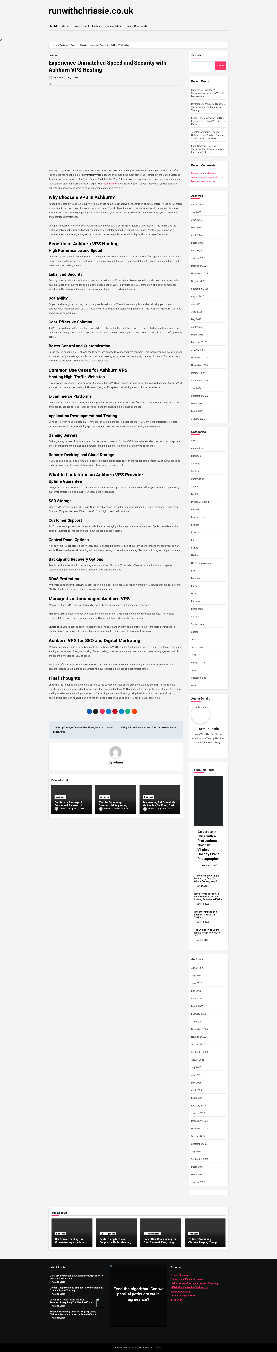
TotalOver (176, 1299)
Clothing (195, 471)
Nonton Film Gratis (181, 1291)
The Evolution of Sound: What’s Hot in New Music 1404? (207, 932)
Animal (194, 440)
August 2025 (197, 296)
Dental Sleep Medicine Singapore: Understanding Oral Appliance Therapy (208, 107)
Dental (194, 494)
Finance (195, 532)
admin (60, 78)
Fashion (96, 26)
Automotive (197, 448)
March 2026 (197, 243)
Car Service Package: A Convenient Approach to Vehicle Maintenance (69, 805)
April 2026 (196, 235)
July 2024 (196, 388)
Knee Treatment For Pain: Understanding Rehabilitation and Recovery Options (208, 149)
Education (196, 509)
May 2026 (196, 227)
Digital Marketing (200, 501)
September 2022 (200, 396)
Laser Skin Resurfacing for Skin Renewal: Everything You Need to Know (208, 121)
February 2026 (198, 250)
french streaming (180, 1275)
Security (195, 616)
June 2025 (196, 311)
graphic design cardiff (183, 1295)
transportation (113, 26)
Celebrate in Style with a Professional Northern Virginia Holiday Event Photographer (208, 845)
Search (196, 55)
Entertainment (198, 517)
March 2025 (197, 334)
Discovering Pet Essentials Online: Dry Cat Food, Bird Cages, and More (159, 805)
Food (86, 26)
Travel (75, 26)
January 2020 (198, 418)
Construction (197, 479)
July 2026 (196, 212)
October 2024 (198, 373)
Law (193, 570)
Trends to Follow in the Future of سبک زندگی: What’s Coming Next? (206, 878)
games (194, 547)
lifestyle (53, 26)
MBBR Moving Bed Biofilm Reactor (189, 1287)
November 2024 (199, 365)
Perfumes (196, 601)
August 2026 (197, 204)
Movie (194, 586)
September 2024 (200, 380)
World (65, 26)
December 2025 (199, 265)
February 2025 (198, 342)
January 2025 (198, 350)
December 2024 (199, 357)
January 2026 (198, 258)
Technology (197, 647)
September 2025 (200, 288)
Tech (128, 26)
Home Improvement (201, 563)
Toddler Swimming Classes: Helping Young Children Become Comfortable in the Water (207, 135)
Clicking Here (198, 173)
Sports (194, 632)
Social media (197, 624)
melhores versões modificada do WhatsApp (195, 1283)
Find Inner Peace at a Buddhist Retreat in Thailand (205, 914)
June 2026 (196, 220)
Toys (193, 654)
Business (54, 55)
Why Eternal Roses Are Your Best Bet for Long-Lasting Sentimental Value (208, 896)
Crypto (194, 486)
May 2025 (196, 319)
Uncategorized (198, 677)
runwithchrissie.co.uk (91, 11)
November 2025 (199, 273)
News (194, 593)
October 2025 (198, 281)
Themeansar (155, 1347)
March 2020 (197, 411)
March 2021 (197, 403)
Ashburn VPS (111, 183)
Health (194, 555)
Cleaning (195, 463)
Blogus (142, 1347)
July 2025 (196, 304)
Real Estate (141, 26)
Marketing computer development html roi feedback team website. (207, 177)
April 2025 (196, 327)
